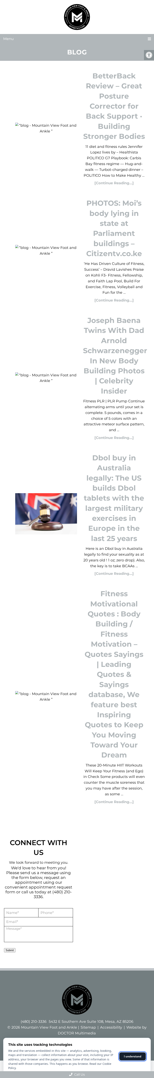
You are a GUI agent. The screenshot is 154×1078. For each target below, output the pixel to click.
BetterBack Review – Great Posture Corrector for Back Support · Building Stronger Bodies (114, 106)
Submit (10, 950)
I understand (132, 1056)
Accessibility (111, 1027)
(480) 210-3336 (34, 1021)
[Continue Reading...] (114, 183)
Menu (8, 39)
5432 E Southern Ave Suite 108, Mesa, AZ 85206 (91, 1021)
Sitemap (88, 1027)
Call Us (79, 1074)
